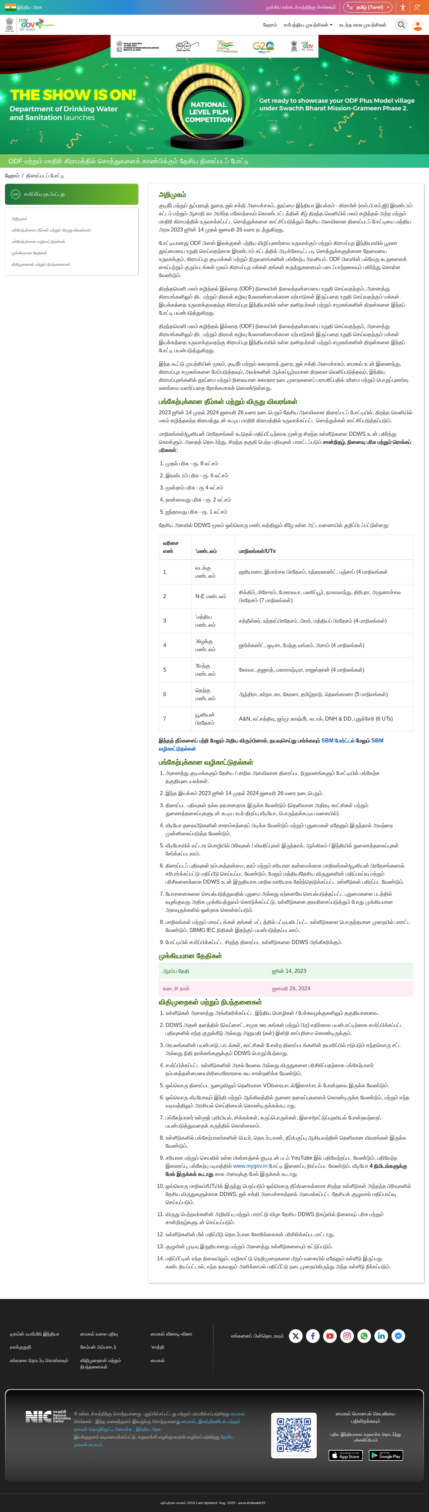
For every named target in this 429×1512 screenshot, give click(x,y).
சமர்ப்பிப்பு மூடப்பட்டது (44, 194)
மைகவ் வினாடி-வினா (171, 1334)
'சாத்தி (157, 1347)
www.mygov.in (250, 1166)
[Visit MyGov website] (294, 1435)
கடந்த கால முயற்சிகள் (362, 25)
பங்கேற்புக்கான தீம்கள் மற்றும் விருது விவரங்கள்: (52, 230)
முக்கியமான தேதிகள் (29, 253)
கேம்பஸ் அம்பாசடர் (98, 1347)
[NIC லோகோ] (48, 1429)
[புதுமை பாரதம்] (46, 23)
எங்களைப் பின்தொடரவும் (417, 7)
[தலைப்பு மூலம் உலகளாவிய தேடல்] (401, 25)
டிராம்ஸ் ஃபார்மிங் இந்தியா (34, 1334)
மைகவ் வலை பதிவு (99, 1334)
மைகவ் (158, 1360)
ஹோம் (270, 25)
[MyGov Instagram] (347, 1336)
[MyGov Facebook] (313, 1336)
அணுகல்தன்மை (403, 7)
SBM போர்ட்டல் (338, 740)
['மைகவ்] (20, 25)
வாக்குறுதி (20, 1347)
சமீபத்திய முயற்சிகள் (306, 25)
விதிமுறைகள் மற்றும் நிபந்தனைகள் (41, 264)
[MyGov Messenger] (398, 1336)
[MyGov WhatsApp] (364, 1336)
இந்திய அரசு (149, 1429)
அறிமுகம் (19, 218)
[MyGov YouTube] (330, 1336)
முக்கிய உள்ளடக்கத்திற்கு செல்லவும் (301, 7)
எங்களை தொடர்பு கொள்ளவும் (39, 1360)
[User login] (418, 25)
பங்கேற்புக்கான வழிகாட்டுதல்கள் (38, 241)
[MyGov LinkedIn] (381, 1336)
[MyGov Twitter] (296, 1336)
